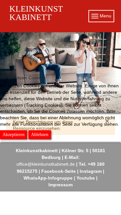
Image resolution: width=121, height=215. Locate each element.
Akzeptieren (14, 134)
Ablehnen (39, 134)
